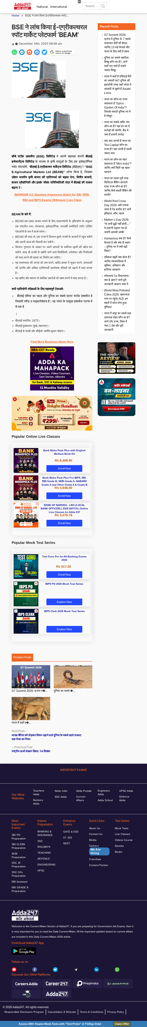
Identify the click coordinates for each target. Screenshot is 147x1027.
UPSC (41, 870)
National (42, 6)
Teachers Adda (38, 792)
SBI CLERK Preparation (19, 846)
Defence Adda (124, 798)
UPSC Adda (126, 790)
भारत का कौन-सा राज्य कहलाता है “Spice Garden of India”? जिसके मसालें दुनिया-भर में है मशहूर (117, 107)
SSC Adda (61, 796)
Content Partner (98, 865)
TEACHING (44, 852)
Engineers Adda (104, 792)
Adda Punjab (84, 790)
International (58, 6)
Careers (95, 849)
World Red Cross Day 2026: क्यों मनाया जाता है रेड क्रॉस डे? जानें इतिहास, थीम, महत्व (117, 207)
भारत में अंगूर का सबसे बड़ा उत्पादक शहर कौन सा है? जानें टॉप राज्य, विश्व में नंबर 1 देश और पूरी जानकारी (117, 321)
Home (15, 15)
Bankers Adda (38, 802)
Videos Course (123, 840)
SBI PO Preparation (19, 836)
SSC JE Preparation (19, 864)
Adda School (105, 800)
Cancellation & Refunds (62, 1011)
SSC (40, 841)
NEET (66, 843)
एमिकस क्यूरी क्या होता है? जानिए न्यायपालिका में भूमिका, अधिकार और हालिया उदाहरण (117, 263)
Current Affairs (80, 798)
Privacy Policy (115, 1011)
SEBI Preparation (19, 855)
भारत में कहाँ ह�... (21, 722)
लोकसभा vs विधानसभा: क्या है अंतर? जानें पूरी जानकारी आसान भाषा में (116, 280)
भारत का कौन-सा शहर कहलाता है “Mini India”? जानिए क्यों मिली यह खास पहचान (117, 165)
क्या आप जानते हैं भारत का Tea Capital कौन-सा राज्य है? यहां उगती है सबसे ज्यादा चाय (118, 147)
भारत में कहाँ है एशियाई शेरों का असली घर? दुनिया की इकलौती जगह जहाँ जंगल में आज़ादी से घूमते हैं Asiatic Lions (117, 84)
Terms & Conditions (91, 1011)
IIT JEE (67, 837)
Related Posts (22, 657)
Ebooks (119, 845)
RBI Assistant (19, 881)
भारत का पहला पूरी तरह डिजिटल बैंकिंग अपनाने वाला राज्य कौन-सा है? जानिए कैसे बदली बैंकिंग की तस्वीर (118, 186)
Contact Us (95, 834)
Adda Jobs (61, 790)
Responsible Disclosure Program (24, 1011)
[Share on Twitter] (44, 52)
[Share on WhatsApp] (14, 52)
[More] (79, 2)
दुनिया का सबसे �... (64, 690)
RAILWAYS (43, 846)
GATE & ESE (71, 831)
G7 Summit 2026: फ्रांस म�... (29, 690)
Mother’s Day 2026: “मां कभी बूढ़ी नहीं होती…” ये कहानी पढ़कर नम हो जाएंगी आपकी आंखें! (117, 226)
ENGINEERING (46, 864)
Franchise (95, 859)
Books (118, 851)
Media (92, 840)
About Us (94, 828)
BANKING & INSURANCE (45, 833)
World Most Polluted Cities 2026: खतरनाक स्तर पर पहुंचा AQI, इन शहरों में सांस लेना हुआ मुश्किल (117, 298)
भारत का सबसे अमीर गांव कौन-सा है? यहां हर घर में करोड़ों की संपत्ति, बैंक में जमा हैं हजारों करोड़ (117, 128)
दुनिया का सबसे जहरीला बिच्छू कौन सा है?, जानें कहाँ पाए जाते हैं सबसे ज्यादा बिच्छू (116, 64)
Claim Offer (122, 1023)
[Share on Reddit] (29, 52)
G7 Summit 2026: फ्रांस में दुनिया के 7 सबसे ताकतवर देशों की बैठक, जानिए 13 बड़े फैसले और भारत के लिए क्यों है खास (117, 43)
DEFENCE (43, 858)
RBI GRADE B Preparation (20, 889)
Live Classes (122, 834)
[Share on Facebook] (37, 52)
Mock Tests (121, 828)
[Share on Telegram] (22, 52)
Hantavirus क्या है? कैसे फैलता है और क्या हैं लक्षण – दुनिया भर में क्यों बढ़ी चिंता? (117, 244)
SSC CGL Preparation (19, 874)
